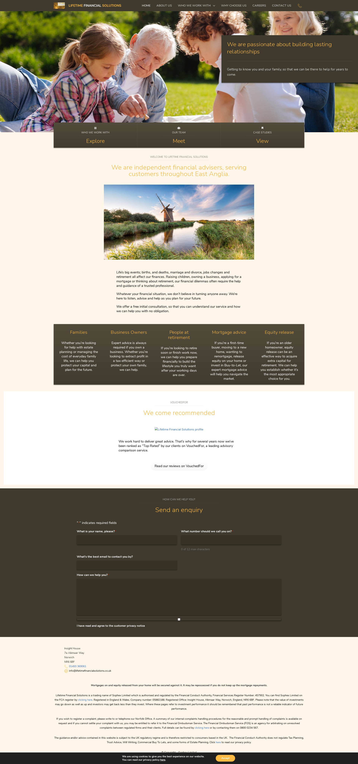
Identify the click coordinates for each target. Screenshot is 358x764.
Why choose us (233, 6)
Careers (259, 6)
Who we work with (194, 6)
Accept (225, 758)
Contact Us (281, 6)
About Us (164, 6)
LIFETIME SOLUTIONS (95, 5)
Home (146, 6)
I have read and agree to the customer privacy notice (111, 626)
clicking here (85, 700)
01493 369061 (77, 666)
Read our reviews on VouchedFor (179, 466)
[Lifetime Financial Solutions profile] (179, 429)
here (218, 742)
